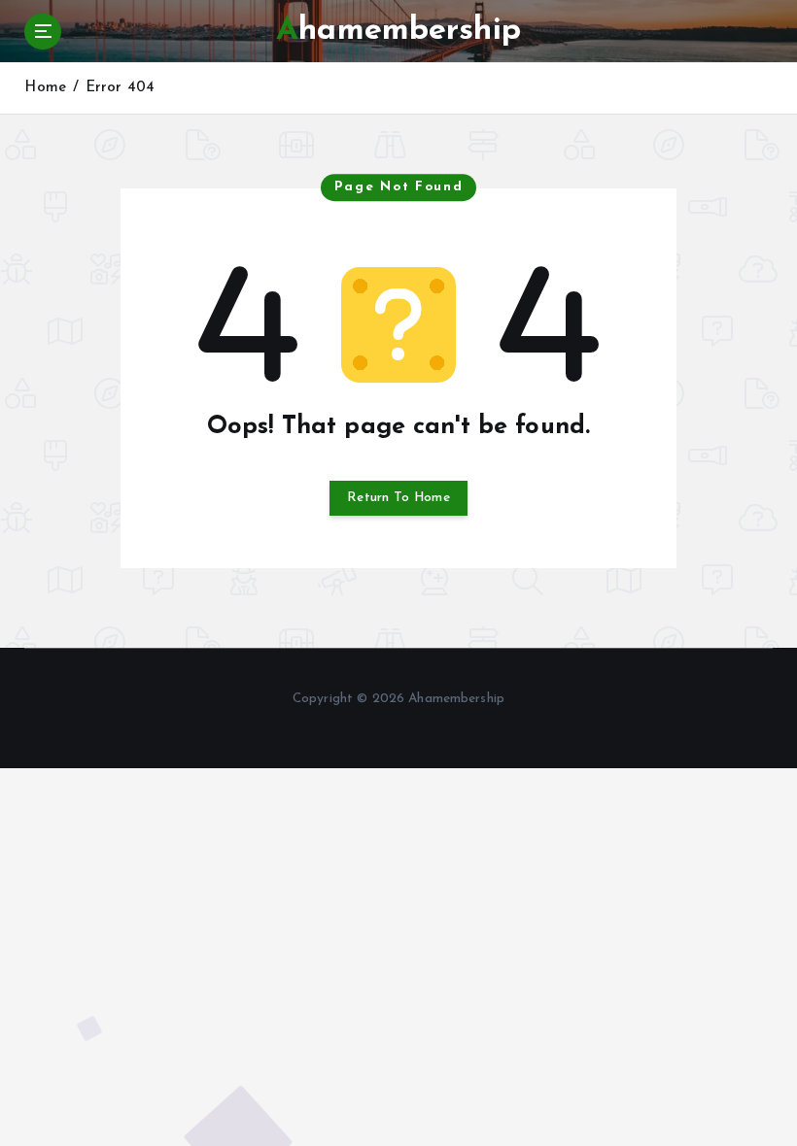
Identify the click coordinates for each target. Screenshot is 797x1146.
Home (45, 88)
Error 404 (120, 88)
